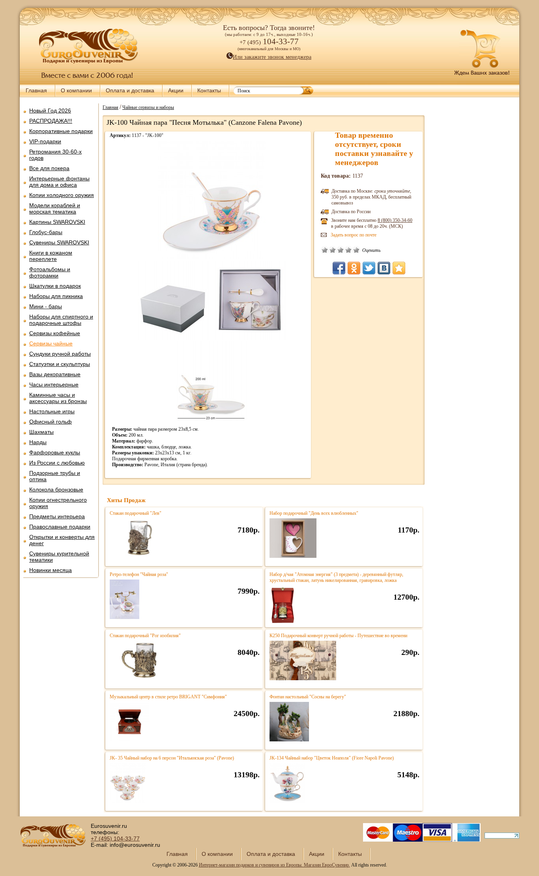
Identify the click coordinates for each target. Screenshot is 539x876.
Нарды (38, 442)
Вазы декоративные (54, 374)
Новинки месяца (50, 570)
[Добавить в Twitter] (369, 268)
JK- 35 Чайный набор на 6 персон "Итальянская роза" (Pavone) (172, 758)
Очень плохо (325, 250)
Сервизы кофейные (54, 333)
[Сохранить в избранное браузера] (399, 268)
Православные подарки (59, 526)
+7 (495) (115, 838)
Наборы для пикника (56, 296)
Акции (175, 90)
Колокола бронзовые (56, 489)
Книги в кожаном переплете (50, 255)
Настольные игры (52, 411)
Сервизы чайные (51, 343)
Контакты (209, 90)
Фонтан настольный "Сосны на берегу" (308, 697)
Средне (340, 250)
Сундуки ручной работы (60, 354)
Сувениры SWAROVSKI (59, 242)
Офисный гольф (50, 421)
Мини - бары (45, 306)
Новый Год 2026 (50, 110)
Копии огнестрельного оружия (58, 503)
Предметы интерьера (57, 516)
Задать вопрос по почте (353, 235)
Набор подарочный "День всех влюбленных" (314, 513)
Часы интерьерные (54, 384)
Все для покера (49, 168)
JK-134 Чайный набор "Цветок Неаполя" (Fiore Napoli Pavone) (332, 758)
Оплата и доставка (130, 90)
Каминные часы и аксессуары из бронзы (58, 398)
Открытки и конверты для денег (62, 540)
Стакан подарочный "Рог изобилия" (145, 635)
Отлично (356, 250)
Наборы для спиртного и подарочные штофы (61, 319)
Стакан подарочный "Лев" (135, 513)
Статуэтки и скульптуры (59, 364)
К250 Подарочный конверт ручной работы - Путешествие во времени (338, 635)
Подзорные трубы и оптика (54, 476)
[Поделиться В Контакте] (384, 268)
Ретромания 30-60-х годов (55, 154)
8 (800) (395, 220)
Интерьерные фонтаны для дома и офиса (59, 181)
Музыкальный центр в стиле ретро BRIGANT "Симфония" (168, 697)
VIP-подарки (45, 141)
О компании (76, 90)
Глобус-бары (45, 232)
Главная (36, 90)
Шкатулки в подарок (55, 286)
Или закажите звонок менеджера (272, 57)
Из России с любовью (57, 463)
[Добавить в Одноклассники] (354, 268)
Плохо (333, 250)
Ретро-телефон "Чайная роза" (139, 574)
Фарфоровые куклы (54, 452)
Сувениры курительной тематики (59, 556)
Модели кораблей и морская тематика (54, 208)
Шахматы (41, 432)
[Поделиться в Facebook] (339, 268)
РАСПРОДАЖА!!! (50, 121)
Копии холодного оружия (61, 195)
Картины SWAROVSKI (57, 222)
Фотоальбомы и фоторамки (49, 272)
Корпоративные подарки (61, 131)
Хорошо (348, 250)
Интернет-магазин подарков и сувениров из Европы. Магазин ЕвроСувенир (274, 865)
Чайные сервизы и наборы (148, 107)
